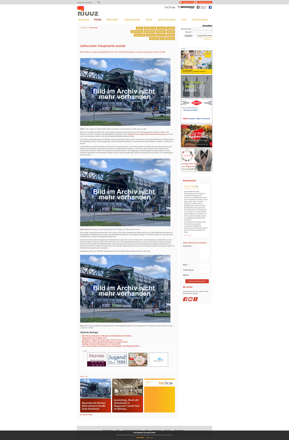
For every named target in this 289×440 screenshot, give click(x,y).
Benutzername (186, 29)
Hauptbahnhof (137, 31)
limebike (171, 31)
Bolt (146, 28)
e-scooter (161, 28)
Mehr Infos (150, 437)
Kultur (149, 19)
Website (186, 275)
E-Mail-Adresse (189, 270)
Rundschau (151, 35)
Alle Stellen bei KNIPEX (189, 110)
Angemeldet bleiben (205, 35)
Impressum (156, 430)
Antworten (187, 235)
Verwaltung (154, 38)
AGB (146, 430)
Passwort (188, 32)
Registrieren (207, 39)
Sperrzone (161, 35)
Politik (97, 19)
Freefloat (170, 28)
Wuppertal (170, 38)
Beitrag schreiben (205, 2)
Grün (183, 19)
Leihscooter (160, 31)
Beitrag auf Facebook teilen (185, 299)
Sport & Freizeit (166, 19)
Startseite (83, 19)
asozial (139, 28)
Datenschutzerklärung (132, 430)
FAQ (117, 430)
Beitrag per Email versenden (190, 299)
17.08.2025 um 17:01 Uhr (191, 188)
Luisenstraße (139, 35)
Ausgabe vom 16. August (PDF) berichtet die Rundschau (147, 134)
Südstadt (171, 35)
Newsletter (178, 430)
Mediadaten (107, 430)
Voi (162, 38)
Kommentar (187, 246)
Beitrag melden (195, 299)
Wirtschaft (112, 19)
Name (185, 265)
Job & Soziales (200, 19)
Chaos (153, 28)
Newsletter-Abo (188, 2)
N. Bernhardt (93, 28)
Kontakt (167, 430)
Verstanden (140, 437)
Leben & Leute (132, 19)
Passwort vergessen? (205, 37)
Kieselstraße (149, 31)
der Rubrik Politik (86, 415)
